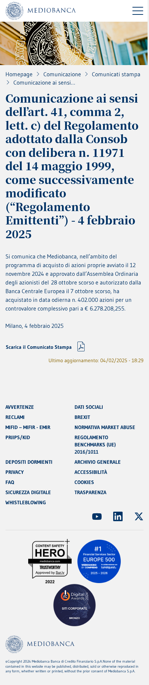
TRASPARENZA (90, 492)
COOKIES (84, 482)
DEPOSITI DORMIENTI (28, 462)
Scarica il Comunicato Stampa (39, 347)
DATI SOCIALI (88, 407)
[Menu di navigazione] (138, 11)
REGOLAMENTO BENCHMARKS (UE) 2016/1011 (95, 444)
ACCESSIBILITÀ (90, 472)
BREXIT (82, 417)
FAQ (9, 482)
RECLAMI (15, 417)
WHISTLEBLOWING (25, 502)
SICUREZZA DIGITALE (28, 492)
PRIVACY (14, 472)
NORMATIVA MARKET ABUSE (104, 427)
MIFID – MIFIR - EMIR (27, 427)
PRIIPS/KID (17, 437)
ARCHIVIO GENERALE (97, 462)
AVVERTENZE (19, 407)
